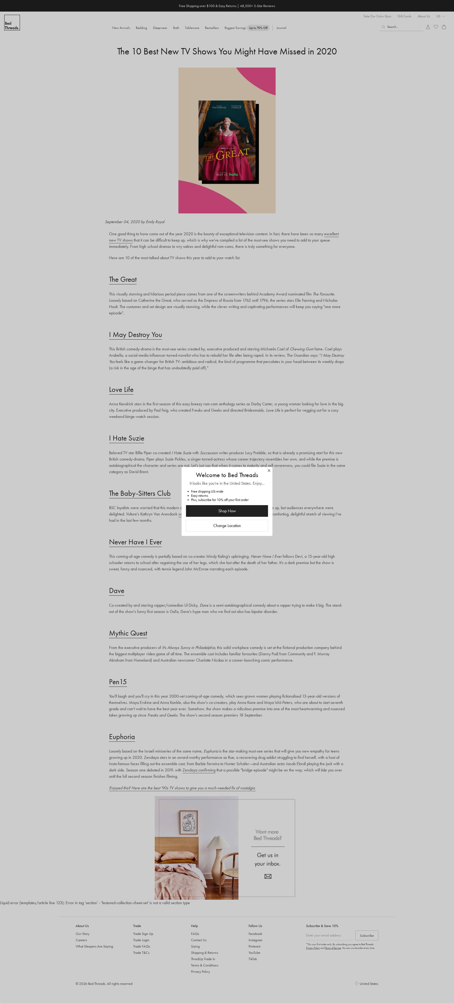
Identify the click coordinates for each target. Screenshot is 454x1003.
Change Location (227, 525)
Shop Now (227, 511)
